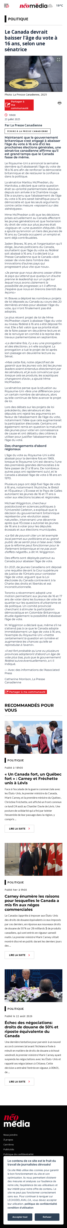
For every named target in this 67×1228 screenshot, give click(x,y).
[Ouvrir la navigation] (6, 6)
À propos (8, 1139)
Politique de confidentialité (18, 1154)
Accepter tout (19, 1216)
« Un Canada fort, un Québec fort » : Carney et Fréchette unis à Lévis (33, 778)
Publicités (8, 1149)
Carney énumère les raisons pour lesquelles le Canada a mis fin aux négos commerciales (32, 903)
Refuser (47, 1216)
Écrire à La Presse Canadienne (27, 131)
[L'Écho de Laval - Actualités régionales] (33, 5)
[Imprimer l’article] (59, 103)
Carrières (8, 1144)
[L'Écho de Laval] (16, 1119)
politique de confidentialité (41, 1203)
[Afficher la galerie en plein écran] (58, 59)
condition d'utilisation (21, 1207)
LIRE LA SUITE (17, 828)
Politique (18, 18)
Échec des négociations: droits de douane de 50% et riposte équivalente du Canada (31, 1029)
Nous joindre (10, 1134)
